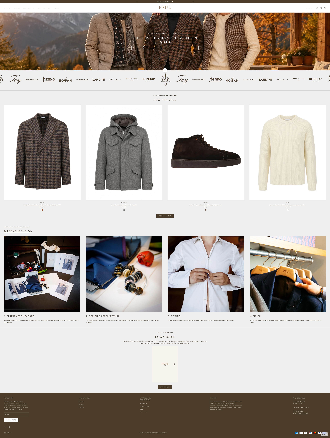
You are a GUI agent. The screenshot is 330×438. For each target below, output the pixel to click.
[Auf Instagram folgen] (9, 427)
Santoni (206, 202)
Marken (17, 8)
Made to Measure (43, 8)
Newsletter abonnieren (165, 1)
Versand (81, 407)
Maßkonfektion (18, 231)
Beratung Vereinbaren (182, 48)
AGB (141, 409)
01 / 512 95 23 (299, 411)
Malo (287, 202)
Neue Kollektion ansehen (148, 48)
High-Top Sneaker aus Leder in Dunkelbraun (205, 205)
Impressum (143, 403)
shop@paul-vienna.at (302, 413)
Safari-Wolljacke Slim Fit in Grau (124, 205)
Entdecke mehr (165, 216)
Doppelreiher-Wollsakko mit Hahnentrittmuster (42, 205)
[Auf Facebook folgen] (5, 427)
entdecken (165, 387)
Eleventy (124, 202)
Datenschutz (143, 412)
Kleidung (7, 8)
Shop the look (28, 8)
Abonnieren (11, 420)
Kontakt (57, 8)
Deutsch (309, 8)
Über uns (81, 402)
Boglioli (42, 202)
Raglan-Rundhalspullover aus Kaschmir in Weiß (287, 205)
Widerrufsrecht (144, 406)
